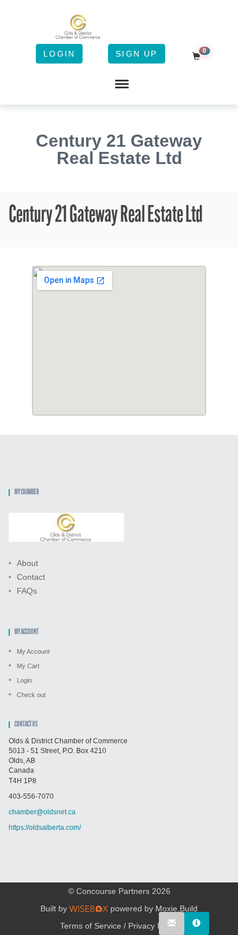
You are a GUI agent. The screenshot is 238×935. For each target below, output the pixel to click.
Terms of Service (90, 925)
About (27, 563)
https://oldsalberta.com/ (45, 828)
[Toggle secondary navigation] (122, 84)
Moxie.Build (176, 908)
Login (59, 53)
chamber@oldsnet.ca (42, 812)
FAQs (27, 590)
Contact (31, 577)
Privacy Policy (153, 925)
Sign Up (136, 53)
